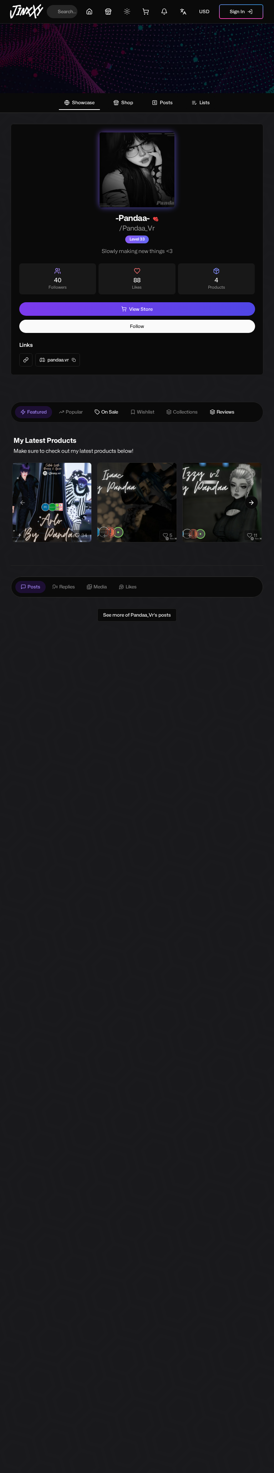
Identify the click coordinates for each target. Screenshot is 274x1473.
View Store (141, 309)
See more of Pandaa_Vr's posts (137, 615)
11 (255, 535)
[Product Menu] (85, 469)
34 (84, 535)
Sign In (237, 11)
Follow (137, 326)
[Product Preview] (19, 535)
